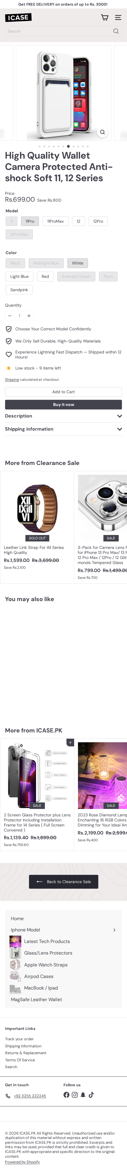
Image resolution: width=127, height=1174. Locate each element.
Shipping (12, 379)
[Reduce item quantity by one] (10, 316)
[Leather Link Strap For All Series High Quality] (37, 522)
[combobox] (63, 31)
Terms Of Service (20, 1060)
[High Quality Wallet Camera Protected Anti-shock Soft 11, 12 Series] (37, 660)
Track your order (19, 1038)
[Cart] (104, 17)
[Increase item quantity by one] (29, 316)
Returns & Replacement (25, 1052)
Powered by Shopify (22, 1162)
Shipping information (23, 1046)
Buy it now (63, 404)
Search (11, 1066)
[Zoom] (102, 132)
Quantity (13, 305)
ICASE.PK (49, 730)
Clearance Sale (57, 463)
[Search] (116, 31)
